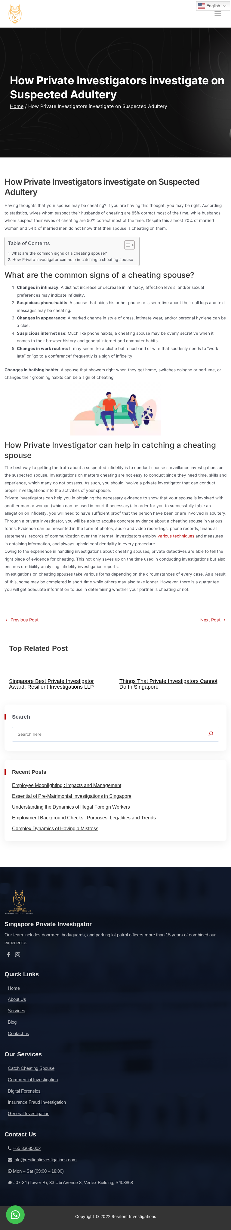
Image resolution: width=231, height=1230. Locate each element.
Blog (12, 1022)
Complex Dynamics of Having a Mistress (55, 828)
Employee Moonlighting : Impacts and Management (66, 785)
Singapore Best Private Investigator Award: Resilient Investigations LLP (51, 684)
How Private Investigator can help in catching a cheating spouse (72, 259)
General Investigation (28, 1113)
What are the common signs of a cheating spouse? (59, 253)
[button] (126, 245)
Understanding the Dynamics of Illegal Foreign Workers (71, 807)
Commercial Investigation (33, 1079)
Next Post (213, 620)
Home (16, 106)
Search (21, 717)
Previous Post (21, 620)
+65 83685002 (27, 1148)
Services (16, 1010)
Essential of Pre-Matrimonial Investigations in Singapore (71, 796)
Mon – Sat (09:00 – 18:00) (38, 1171)
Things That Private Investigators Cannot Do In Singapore (168, 684)
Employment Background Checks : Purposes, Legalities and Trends (84, 817)
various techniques (176, 536)
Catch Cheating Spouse (31, 1068)
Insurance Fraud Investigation (37, 1102)
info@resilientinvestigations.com (45, 1159)
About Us (17, 999)
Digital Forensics (24, 1091)
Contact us (18, 1033)
